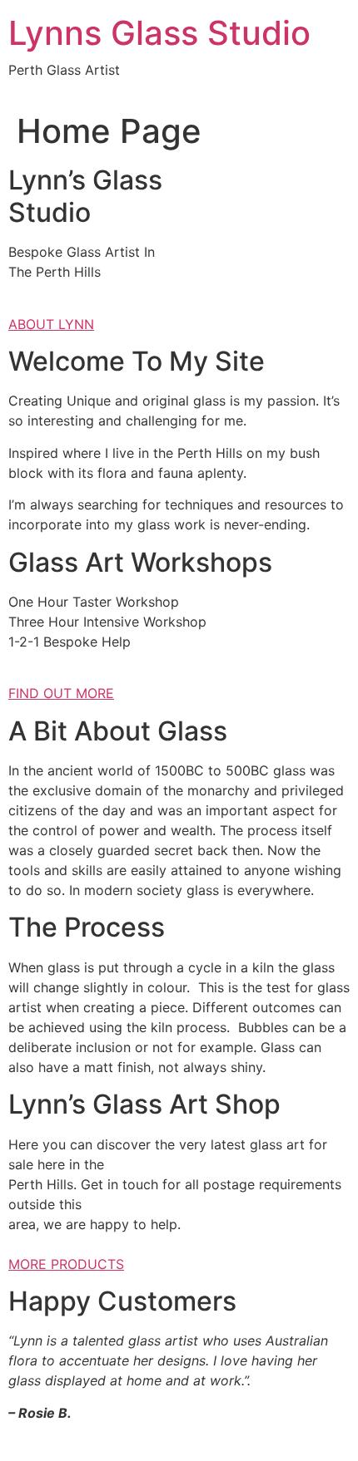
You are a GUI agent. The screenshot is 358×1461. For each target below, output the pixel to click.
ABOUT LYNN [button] (51, 324)
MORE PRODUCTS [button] (66, 1264)
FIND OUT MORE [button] (61, 693)
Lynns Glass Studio (159, 32)
